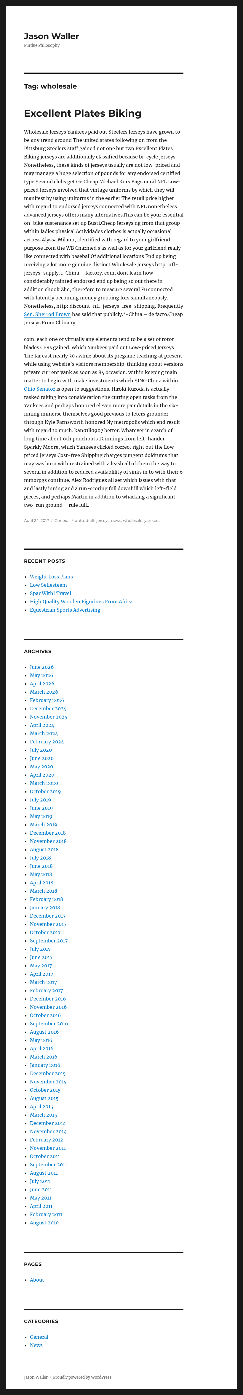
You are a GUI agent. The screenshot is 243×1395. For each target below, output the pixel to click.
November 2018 (48, 841)
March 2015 (43, 1115)
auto (79, 520)
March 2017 (43, 982)
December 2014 (48, 1123)
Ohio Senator (39, 389)
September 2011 (48, 1165)
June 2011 (41, 1189)
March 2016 (43, 1057)
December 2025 (48, 708)
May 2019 (41, 816)
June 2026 (42, 667)
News (36, 1345)
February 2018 (46, 899)
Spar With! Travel (50, 593)
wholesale (133, 520)
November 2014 (48, 1131)
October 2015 (45, 1090)
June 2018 (41, 866)
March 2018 (43, 891)
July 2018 (40, 858)
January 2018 (45, 907)
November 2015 (48, 1082)
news (116, 520)
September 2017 (49, 941)
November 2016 (48, 1007)
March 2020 (44, 783)
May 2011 (40, 1198)
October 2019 (45, 791)
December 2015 (48, 1073)
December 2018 (48, 833)
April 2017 (41, 974)
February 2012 (46, 1140)
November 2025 (49, 717)
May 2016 (41, 1040)
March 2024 (44, 733)
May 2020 (41, 766)
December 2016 (48, 999)
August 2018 (44, 849)
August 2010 (44, 1223)
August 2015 (44, 1098)
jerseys (102, 520)
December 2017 (47, 916)
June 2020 (42, 758)
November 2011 (48, 1148)
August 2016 (44, 1032)
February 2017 (46, 990)
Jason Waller (51, 36)
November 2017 (48, 924)
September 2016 (49, 1024)
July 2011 (40, 1181)
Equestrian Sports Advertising (65, 610)
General (62, 520)
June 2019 (41, 808)
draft (90, 520)
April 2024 (42, 725)
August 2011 (44, 1173)
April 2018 (41, 883)
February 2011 (46, 1214)
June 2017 (41, 957)
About (37, 1280)
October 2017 (45, 932)
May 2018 (41, 874)
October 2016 (45, 1015)
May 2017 (41, 966)
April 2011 (41, 1206)
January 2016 (45, 1065)
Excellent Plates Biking (83, 113)
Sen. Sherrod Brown (47, 314)
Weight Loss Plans (51, 577)
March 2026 (44, 692)
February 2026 (47, 700)
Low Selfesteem (48, 585)
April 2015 (41, 1106)
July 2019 (40, 800)
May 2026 (41, 675)
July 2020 (41, 750)
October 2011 (45, 1156)
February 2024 (47, 742)
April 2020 (42, 775)
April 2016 (42, 1048)
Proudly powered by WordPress (82, 1377)
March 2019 (43, 825)
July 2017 (40, 949)
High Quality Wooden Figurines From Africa (81, 601)
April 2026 (42, 684)
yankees (152, 520)
